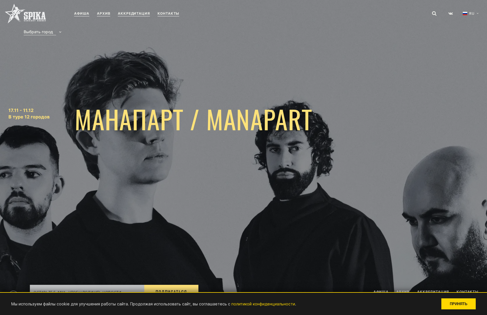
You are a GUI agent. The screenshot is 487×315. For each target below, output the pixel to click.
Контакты (169, 13)
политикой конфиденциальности (263, 303)
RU (472, 13)
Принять (458, 304)
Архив (103, 13)
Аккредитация (134, 13)
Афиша (81, 13)
